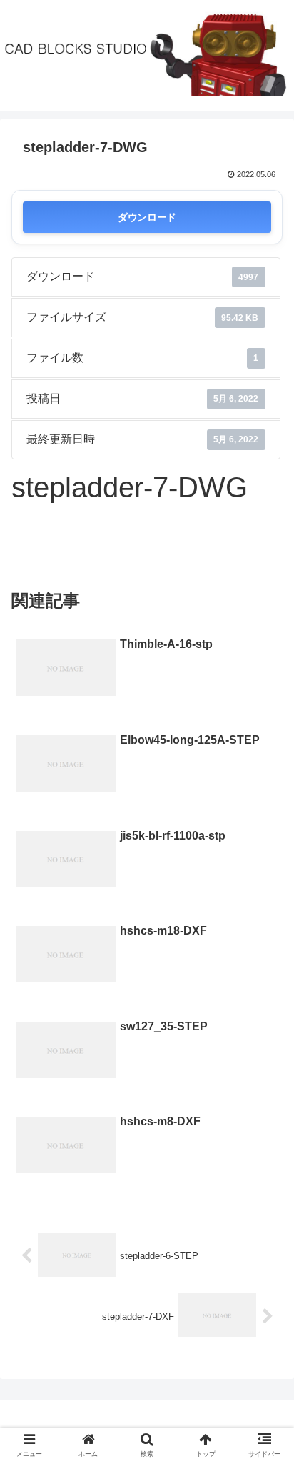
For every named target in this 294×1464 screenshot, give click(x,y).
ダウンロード (147, 217)
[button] (264, 1251)
